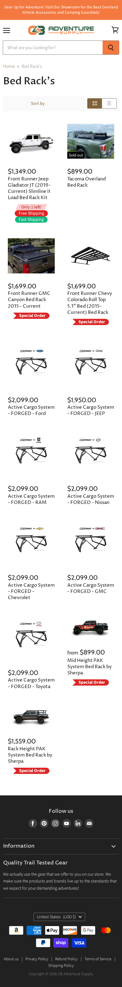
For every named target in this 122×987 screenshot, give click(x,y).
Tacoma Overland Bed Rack (86, 182)
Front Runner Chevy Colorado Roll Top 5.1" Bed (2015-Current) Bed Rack (89, 302)
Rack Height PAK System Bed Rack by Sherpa (30, 755)
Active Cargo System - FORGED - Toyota (31, 683)
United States (56, 917)
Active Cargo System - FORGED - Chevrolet (31, 591)
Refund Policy (66, 959)
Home (9, 66)
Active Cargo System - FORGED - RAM (31, 499)
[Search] (111, 47)
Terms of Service (97, 959)
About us (11, 959)
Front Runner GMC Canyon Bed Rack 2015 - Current (29, 299)
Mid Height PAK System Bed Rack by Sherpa (89, 666)
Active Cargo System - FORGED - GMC (90, 588)
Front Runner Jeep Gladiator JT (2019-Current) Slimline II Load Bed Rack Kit (29, 188)
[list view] (109, 103)
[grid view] (94, 103)
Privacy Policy (36, 959)
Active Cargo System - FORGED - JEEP (90, 410)
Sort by (38, 103)
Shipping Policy (61, 965)
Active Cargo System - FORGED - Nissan (90, 499)
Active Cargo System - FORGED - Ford (31, 410)
